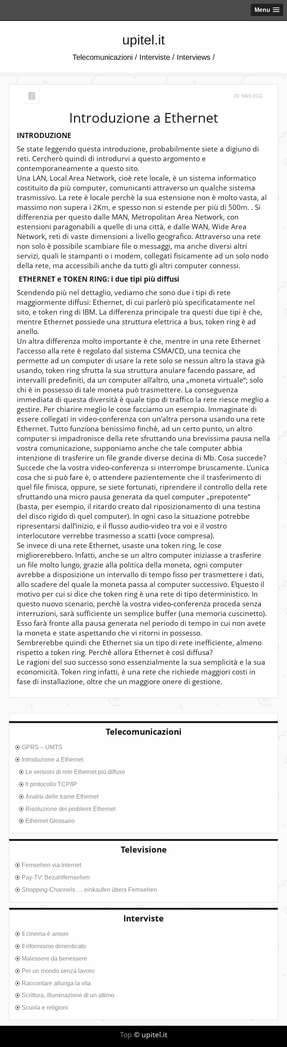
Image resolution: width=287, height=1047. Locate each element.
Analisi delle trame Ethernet (62, 796)
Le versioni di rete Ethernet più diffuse (75, 772)
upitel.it (143, 40)
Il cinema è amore (45, 934)
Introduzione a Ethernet (143, 117)
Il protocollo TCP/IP (51, 784)
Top (126, 1035)
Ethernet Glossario (50, 821)
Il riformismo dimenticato (54, 946)
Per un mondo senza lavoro (58, 971)
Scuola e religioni (45, 1007)
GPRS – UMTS (42, 747)
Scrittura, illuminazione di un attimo (68, 995)
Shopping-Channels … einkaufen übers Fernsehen (89, 890)
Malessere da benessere (54, 958)
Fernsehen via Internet (51, 865)
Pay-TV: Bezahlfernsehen (56, 877)
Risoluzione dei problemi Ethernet (70, 809)
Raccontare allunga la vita (56, 983)
